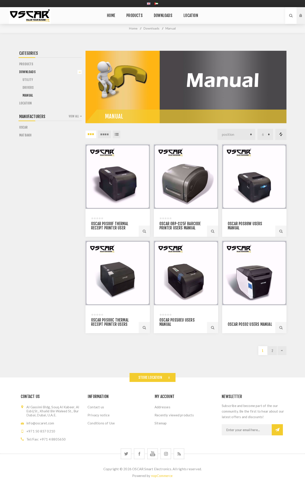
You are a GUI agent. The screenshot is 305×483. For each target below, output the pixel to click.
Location (25, 103)
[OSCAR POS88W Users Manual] (254, 176)
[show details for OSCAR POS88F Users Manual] (118, 176)
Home (133, 28)
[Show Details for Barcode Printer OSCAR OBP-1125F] (186, 176)
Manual (28, 95)
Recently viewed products (174, 415)
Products (26, 64)
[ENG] (148, 3)
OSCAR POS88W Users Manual (245, 225)
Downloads (27, 72)
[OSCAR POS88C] (118, 273)
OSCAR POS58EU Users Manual (177, 322)
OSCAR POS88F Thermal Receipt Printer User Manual (109, 228)
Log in (304, 11)
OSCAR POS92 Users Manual (250, 324)
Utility (28, 80)
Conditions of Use (101, 423)
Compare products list (280, 134)
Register (304, 20)
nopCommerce (162, 476)
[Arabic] (156, 3)
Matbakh (25, 135)
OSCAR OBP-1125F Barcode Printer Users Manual (180, 225)
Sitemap (161, 423)
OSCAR (23, 127)
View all (74, 116)
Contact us (96, 407)
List (116, 134)
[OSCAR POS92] (254, 273)
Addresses (162, 407)
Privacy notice (99, 415)
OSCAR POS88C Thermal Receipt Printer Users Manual (110, 324)
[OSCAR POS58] (186, 273)
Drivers (28, 87)
